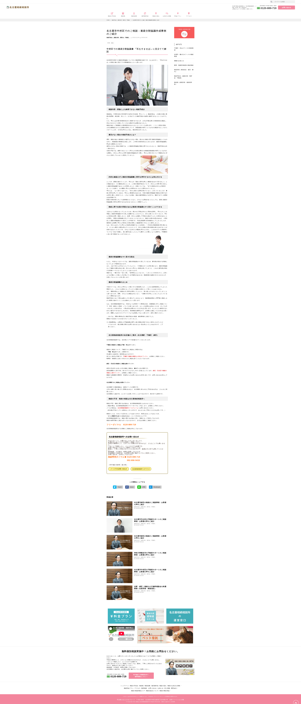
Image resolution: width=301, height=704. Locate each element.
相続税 (141, 685)
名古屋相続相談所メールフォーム (128, 408)
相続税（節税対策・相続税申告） (183, 83)
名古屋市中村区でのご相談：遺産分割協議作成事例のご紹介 (146, 20)
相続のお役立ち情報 (174, 685)
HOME (108, 20)
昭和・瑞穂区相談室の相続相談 (183, 65)
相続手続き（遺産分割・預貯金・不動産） (121, 20)
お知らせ (160, 688)
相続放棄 (147, 685)
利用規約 (167, 696)
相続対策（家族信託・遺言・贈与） (183, 70)
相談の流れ (163, 685)
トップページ (125, 685)
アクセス (137, 688)
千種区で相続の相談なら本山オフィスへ (135, 356)
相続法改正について (152, 690)
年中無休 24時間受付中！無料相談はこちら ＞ (141, 675)
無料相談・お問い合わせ (149, 688)
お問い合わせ (286, 7)
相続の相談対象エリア (138, 690)
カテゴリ (179, 44)
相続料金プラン (129, 688)
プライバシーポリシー (159, 696)
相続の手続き (134, 685)
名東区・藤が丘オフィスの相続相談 (183, 55)
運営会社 (174, 688)
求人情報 (167, 688)
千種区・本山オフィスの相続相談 (183, 49)
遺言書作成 (155, 685)
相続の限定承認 (164, 690)
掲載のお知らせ (179, 60)
